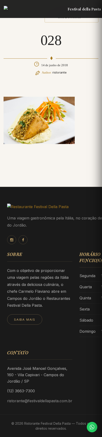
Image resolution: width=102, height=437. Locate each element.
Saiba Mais (24, 319)
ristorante (59, 72)
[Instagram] (11, 239)
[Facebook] (23, 239)
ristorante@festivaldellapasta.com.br (39, 400)
